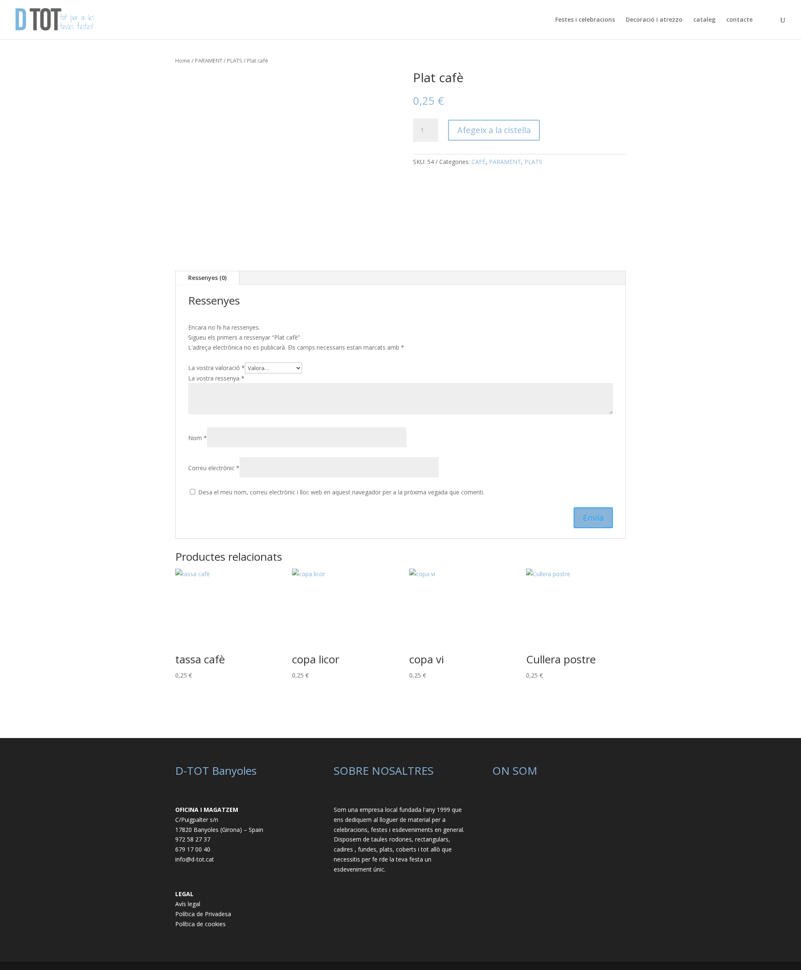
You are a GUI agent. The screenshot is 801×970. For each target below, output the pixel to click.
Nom (197, 438)
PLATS (234, 60)
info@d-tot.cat (194, 859)
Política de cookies (200, 924)
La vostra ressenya (216, 378)
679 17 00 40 (192, 849)
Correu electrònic (213, 468)
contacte (739, 20)
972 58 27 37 (192, 839)
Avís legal (187, 904)
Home (182, 60)
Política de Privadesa (203, 914)
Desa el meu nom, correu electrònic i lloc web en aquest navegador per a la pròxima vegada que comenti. (341, 492)
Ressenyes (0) (207, 278)
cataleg (704, 20)
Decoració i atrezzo (654, 20)
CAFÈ (478, 162)
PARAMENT (208, 60)
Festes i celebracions (585, 20)
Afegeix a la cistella (494, 130)
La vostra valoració (216, 368)
